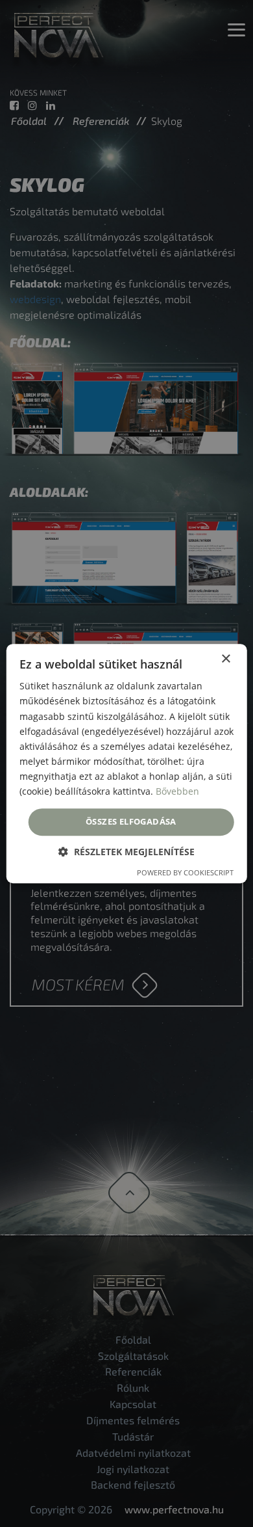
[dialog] (126, 763)
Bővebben (177, 791)
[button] (126, 851)
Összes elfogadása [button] (131, 821)
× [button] (225, 659)
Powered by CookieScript (185, 872)
